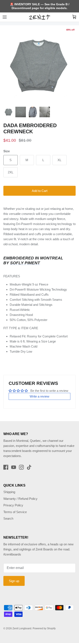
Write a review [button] (39, 396)
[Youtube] (13, 467)
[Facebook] (5, 467)
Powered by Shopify (44, 628)
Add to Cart (39, 191)
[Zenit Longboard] (39, 17)
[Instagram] (21, 467)
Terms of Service (15, 512)
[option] (39, 64)
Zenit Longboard (21, 628)
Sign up (14, 581)
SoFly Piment (25, 263)
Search (8, 518)
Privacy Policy (13, 505)
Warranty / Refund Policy (20, 498)
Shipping (9, 492)
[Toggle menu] (4, 17)
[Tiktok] (29, 467)
